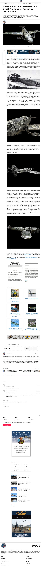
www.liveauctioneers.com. (11, 258)
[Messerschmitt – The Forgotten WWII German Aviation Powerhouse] (14, 500)
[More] (4, 63)
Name (4, 417)
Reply (38, 384)
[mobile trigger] (3, 1)
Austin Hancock (20, 496)
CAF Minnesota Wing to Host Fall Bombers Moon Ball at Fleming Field (24, 477)
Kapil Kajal (19, 501)
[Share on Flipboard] (34, 348)
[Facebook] (38, 353)
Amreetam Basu (20, 491)
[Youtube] (26, 470)
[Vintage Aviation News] (21, 1)
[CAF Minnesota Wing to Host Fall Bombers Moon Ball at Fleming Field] (14, 477)
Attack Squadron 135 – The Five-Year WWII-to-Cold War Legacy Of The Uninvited (24, 483)
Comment (5, 404)
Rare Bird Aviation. (27, 254)
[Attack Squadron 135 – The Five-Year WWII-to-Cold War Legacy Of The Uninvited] (14, 483)
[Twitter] (26, 465)
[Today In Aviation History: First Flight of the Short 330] (14, 495)
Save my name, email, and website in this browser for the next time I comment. (17, 422)
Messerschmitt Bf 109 (15, 344)
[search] (39, 1)
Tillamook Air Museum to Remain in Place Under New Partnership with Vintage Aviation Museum (24, 489)
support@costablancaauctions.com (31, 257)
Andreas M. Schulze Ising (11, 390)
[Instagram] (16, 470)
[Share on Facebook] (4, 53)
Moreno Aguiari (9, 353)
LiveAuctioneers (19, 58)
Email (16, 417)
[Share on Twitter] (4, 55)
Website (29, 417)
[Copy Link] (4, 58)
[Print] (4, 60)
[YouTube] (39, 353)
